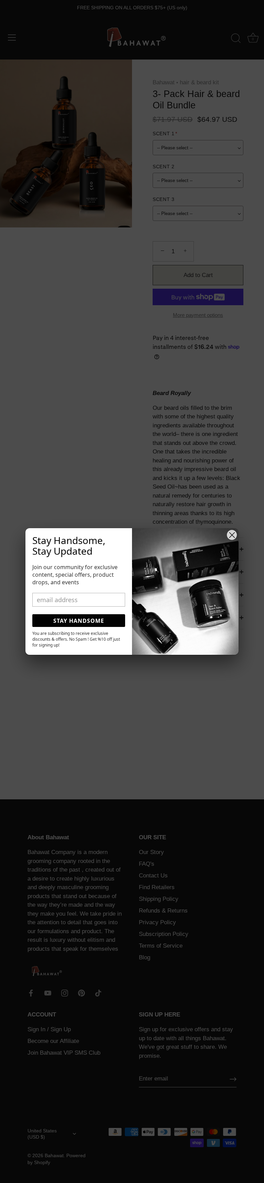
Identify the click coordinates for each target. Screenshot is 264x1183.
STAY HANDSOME (78, 621)
